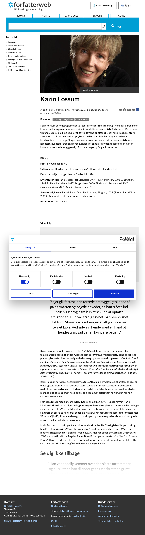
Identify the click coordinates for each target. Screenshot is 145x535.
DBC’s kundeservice (108, 505)
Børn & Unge (71, 16)
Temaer (21, 16)
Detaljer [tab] (72, 247)
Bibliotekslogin (103, 5)
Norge (65, 119)
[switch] (57, 282)
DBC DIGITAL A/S (13, 505)
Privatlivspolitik (59, 526)
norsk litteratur (82, 119)
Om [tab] (115, 247)
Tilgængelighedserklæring (110, 521)
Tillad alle (114, 293)
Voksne (46, 16)
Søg (118, 26)
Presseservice (104, 511)
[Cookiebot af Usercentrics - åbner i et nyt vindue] (121, 239)
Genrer (122, 16)
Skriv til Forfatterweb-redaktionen (21, 520)
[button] (119, 110)
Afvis (31, 293)
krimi (71, 119)
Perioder (97, 16)
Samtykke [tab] (30, 247)
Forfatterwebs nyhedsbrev (75, 511)
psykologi (57, 119)
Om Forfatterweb (59, 505)
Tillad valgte (72, 293)
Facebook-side (79, 516)
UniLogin (126, 5)
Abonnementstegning (108, 516)
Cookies (55, 521)
